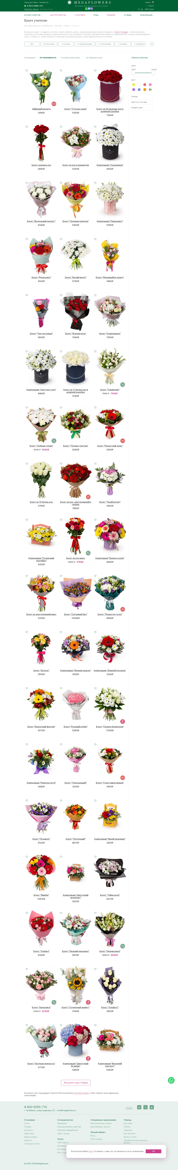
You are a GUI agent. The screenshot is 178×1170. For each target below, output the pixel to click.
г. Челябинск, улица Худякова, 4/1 (39, 1110)
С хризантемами (84, 44)
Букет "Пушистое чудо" (110, 614)
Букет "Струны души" (76, 109)
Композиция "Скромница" (110, 165)
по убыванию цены (94, 58)
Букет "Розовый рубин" (76, 726)
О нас (26, 1123)
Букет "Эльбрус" (110, 1007)
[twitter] (152, 1107)
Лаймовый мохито (41, 109)
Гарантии (128, 1130)
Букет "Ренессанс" (41, 277)
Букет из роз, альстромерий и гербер (75, 503)
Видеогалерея (30, 1137)
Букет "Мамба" (41, 895)
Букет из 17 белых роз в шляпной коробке (75, 391)
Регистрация (96, 1139)
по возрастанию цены (70, 58)
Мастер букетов (58, 15)
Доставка (128, 1123)
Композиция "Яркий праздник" (109, 839)
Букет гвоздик (121, 32)
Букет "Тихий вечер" (110, 502)
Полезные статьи (32, 1144)
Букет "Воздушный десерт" (41, 221)
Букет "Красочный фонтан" (41, 726)
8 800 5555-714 (35, 1107)
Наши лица (29, 1133)
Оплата (127, 1127)
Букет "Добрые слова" (41, 446)
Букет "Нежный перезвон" (75, 951)
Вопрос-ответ (130, 1137)
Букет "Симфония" (109, 390)
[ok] (145, 1107)
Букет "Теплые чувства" (75, 446)
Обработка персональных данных (136, 1141)
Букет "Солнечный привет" (76, 1007)
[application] (129, 1107)
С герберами (140, 44)
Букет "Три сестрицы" (41, 333)
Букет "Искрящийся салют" (110, 277)
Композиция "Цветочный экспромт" (75, 896)
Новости (28, 1140)
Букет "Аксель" (41, 670)
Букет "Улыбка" (41, 951)
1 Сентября (80, 15)
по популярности (48, 58)
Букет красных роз (41, 165)
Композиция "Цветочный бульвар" (75, 1064)
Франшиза (62, 1123)
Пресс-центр (63, 1133)
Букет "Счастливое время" (110, 783)
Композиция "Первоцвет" (110, 221)
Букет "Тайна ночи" (110, 895)
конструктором (81, 1093)
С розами (66, 44)
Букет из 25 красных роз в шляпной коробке (110, 110)
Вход (93, 1135)
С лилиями (122, 44)
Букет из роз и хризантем (76, 165)
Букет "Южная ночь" (75, 333)
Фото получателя (65, 1152)
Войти (148, 2)
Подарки (111, 15)
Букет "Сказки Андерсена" (110, 726)
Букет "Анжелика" (41, 1007)
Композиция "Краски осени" (110, 558)
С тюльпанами (105, 44)
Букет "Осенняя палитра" (76, 221)
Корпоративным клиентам (69, 1127)
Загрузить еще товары (76, 1082)
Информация (146, 15)
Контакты (28, 1130)
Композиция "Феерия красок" (75, 670)
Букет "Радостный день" (110, 446)
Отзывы (127, 15)
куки (91, 1151)
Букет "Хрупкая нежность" (41, 1063)
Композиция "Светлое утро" (41, 390)
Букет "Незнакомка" (109, 951)
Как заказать (129, 1133)
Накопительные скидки (101, 1123)
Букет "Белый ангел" (75, 277)
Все (32, 44)
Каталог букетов (32, 15)
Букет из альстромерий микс (41, 614)
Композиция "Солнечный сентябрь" (41, 559)
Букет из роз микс (75, 558)
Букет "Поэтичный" (75, 839)
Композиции (49, 44)
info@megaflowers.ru (66, 1110)
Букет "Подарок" (41, 839)
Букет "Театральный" (76, 783)
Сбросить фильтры (139, 58)
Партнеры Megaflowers (67, 1130)
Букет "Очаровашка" (110, 333)
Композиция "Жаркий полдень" (110, 670)
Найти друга (62, 1142)
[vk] (139, 1107)
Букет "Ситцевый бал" (75, 614)
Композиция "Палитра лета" (41, 783)
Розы (96, 15)
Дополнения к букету (100, 1127)
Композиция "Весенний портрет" (110, 1064)
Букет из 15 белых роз (41, 502)
